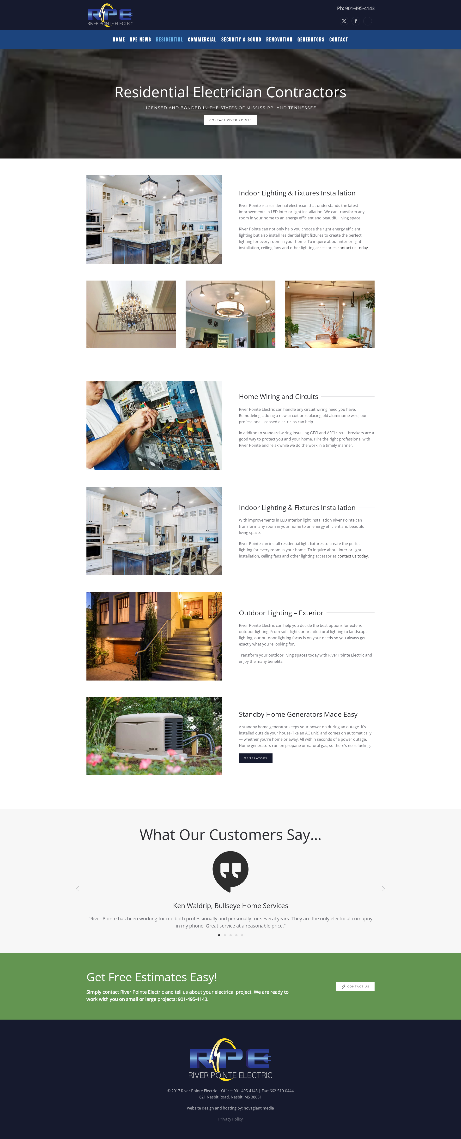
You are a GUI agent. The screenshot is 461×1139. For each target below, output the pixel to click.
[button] (77, 889)
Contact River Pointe (230, 120)
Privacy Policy (230, 1119)
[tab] (219, 935)
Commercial (202, 39)
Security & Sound (241, 39)
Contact (338, 39)
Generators (311, 39)
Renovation (279, 39)
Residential (169, 39)
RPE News (140, 39)
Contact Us (358, 986)
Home (119, 39)
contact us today (353, 247)
